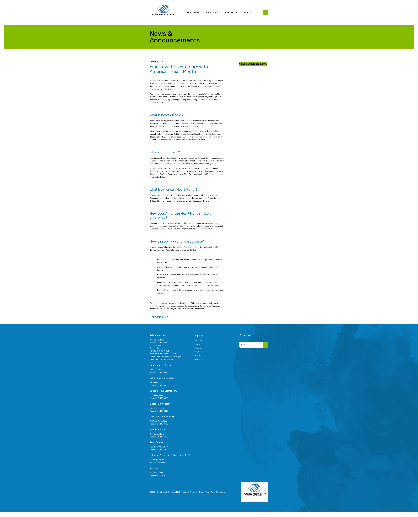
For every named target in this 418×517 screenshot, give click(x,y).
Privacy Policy (204, 492)
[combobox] (268, 12)
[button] (265, 12)
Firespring (193, 492)
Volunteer (198, 352)
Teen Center (231, 12)
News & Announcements (253, 63)
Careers (197, 348)
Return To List (159, 317)
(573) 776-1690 (156, 345)
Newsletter (198, 360)
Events (197, 344)
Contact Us (154, 348)
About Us (248, 12)
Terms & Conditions (218, 492)
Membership (193, 12)
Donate (197, 356)
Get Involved (212, 12)
